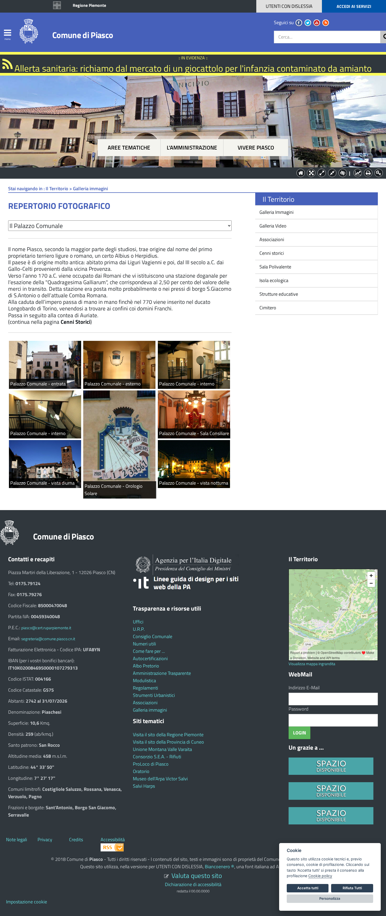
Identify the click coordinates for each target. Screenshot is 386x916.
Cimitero (267, 307)
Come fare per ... (149, 651)
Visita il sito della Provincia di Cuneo (168, 741)
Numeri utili (144, 643)
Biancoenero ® (219, 866)
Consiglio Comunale (152, 636)
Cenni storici (271, 253)
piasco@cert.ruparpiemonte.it (46, 628)
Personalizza (329, 898)
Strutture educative (278, 294)
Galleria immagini (150, 709)
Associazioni (271, 239)
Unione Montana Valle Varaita (162, 749)
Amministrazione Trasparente (162, 673)
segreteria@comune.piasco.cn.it (48, 639)
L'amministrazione (192, 148)
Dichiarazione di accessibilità (193, 884)
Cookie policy (320, 875)
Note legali (16, 839)
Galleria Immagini (276, 212)
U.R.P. (139, 629)
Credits (76, 839)
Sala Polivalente (274, 266)
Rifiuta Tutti (352, 888)
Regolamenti (145, 687)
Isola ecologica (273, 280)
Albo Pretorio (146, 665)
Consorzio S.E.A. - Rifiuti (157, 756)
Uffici (138, 621)
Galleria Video (272, 225)
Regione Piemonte (89, 5)
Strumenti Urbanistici (154, 695)
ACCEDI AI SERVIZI (354, 6)
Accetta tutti (307, 888)
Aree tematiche (129, 148)
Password (299, 708)
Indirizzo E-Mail (304, 687)
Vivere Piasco (256, 148)
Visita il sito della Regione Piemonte (168, 734)
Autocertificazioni (150, 658)
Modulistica (144, 680)
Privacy (45, 839)
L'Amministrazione (189, 172)
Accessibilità (113, 839)
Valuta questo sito (196, 875)
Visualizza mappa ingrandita (312, 664)
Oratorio (141, 771)
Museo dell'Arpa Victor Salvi (160, 778)
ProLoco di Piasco (151, 763)
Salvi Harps (144, 786)
